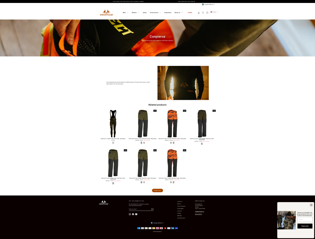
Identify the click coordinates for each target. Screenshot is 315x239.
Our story (179, 211)
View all (157, 190)
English (214, 11)
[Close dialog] (311, 205)
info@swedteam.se (199, 211)
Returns (179, 203)
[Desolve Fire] (144, 142)
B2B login (179, 215)
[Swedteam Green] (141, 142)
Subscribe (305, 226)
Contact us (179, 201)
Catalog (179, 213)
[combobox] (214, 12)
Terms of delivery (181, 206)
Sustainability (180, 208)
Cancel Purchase (181, 218)
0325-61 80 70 (198, 214)
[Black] (113, 142)
